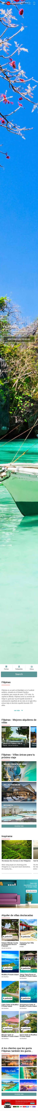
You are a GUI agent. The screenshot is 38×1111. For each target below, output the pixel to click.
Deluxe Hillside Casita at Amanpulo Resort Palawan (10, 944)
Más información (31, 891)
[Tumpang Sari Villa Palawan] (28, 930)
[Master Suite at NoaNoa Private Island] (10, 1022)
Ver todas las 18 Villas (19, 339)
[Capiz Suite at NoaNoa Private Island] (10, 992)
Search (19, 674)
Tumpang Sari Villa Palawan (27, 943)
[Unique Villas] (8, 3)
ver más (17, 710)
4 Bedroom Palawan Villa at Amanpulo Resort (19, 743)
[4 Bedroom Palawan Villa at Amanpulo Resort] (15, 737)
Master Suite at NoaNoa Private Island (10, 1035)
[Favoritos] (4, 730)
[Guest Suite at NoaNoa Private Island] (28, 1022)
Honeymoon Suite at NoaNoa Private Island (28, 1005)
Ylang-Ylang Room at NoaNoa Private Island (28, 975)
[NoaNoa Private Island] (10, 962)
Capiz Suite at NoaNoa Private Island (10, 1005)
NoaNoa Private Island (10, 975)
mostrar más (19, 826)
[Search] (29, 3)
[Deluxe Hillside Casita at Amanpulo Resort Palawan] (10, 930)
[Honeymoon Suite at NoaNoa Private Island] (28, 992)
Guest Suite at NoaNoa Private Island (28, 1035)
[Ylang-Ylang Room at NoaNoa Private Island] (28, 962)
